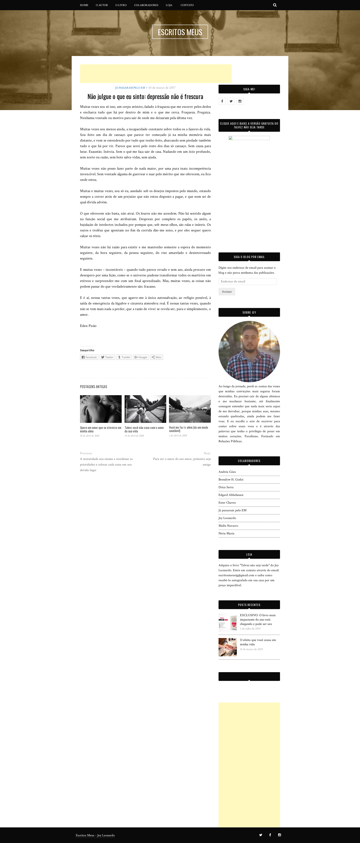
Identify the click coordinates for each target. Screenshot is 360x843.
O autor (102, 5)
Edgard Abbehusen (231, 495)
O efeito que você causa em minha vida (258, 642)
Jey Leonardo (227, 518)
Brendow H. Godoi (231, 479)
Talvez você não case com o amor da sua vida (144, 429)
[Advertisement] (156, 73)
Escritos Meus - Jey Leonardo (95, 835)
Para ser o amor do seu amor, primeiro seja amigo (182, 462)
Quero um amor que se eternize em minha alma (100, 429)
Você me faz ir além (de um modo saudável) (188, 429)
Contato (187, 5)
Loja (169, 5)
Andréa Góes (227, 472)
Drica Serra (226, 487)
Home (84, 5)
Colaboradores (146, 5)
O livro (121, 5)
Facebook (249, 676)
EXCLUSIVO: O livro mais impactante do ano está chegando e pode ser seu (258, 619)
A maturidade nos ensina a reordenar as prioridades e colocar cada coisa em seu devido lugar (106, 464)
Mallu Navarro (228, 526)
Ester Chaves (227, 502)
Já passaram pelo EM (130, 88)
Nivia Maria (226, 533)
